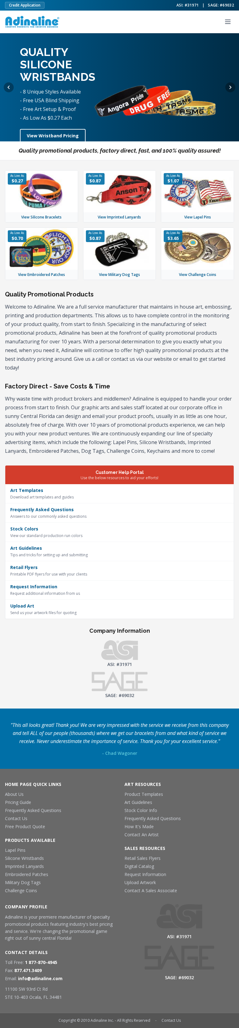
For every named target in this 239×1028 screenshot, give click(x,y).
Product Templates (143, 794)
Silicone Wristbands (24, 858)
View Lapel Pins (197, 217)
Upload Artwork (140, 882)
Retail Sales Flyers (142, 858)
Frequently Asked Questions (33, 810)
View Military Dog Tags (119, 274)
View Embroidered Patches (41, 274)
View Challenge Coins (197, 274)
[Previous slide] (9, 87)
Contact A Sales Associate (150, 890)
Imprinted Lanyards (24, 866)
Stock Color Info (140, 810)
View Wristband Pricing (53, 136)
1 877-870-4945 (41, 962)
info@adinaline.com (40, 978)
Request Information (145, 874)
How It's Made (139, 826)
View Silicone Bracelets (41, 217)
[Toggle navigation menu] (228, 22)
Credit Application (24, 5)
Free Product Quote (25, 826)
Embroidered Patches (26, 874)
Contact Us (16, 818)
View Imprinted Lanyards (119, 217)
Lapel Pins (15, 850)
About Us (14, 794)
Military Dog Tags (23, 882)
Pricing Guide (18, 802)
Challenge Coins (21, 890)
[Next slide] (230, 87)
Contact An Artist (141, 835)
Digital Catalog (139, 866)
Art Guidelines (138, 802)
